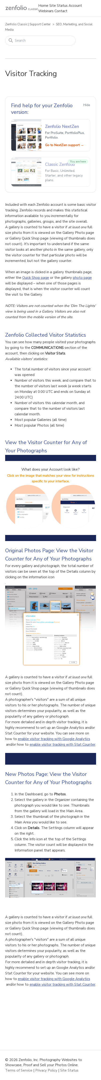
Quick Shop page (35, 277)
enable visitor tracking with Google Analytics (54, 739)
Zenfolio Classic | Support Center (28, 24)
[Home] (22, 7)
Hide (86, 105)
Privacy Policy (46, 1070)
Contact (60, 11)
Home (43, 5)
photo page (82, 277)
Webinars (46, 11)
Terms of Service (18, 1070)
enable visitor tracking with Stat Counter (62, 744)
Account (75, 5)
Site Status (58, 5)
